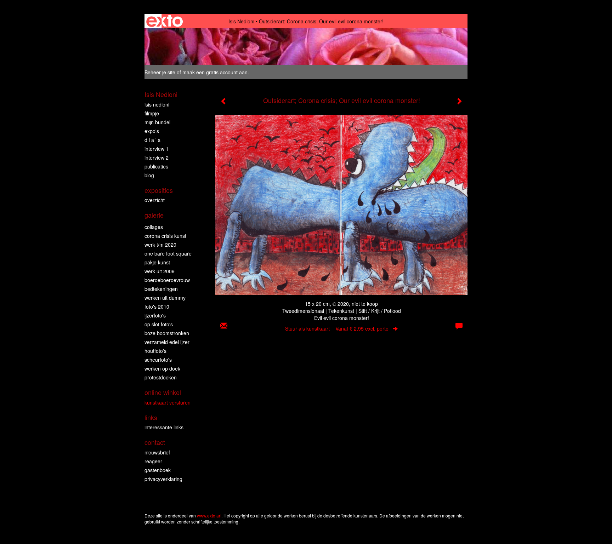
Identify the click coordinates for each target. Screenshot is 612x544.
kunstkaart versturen (167, 402)
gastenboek (157, 470)
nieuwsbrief (157, 452)
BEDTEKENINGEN (161, 288)
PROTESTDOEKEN (160, 377)
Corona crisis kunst (165, 235)
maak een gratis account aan (215, 72)
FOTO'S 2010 (156, 306)
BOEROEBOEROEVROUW (167, 280)
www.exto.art (209, 515)
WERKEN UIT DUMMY (165, 297)
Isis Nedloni (241, 21)
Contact (154, 442)
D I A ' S (152, 139)
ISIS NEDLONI (156, 104)
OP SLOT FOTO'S (158, 324)
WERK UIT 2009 (159, 271)
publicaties (156, 166)
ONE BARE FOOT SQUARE (168, 253)
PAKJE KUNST (157, 262)
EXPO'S (151, 130)
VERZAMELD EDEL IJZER (166, 341)
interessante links (163, 427)
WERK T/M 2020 (160, 244)
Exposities (158, 190)
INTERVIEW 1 (156, 148)
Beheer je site (159, 72)
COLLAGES (153, 226)
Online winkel (162, 392)
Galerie (154, 215)
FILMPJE (151, 113)
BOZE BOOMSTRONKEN (166, 333)
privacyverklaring (163, 478)
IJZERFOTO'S (155, 315)
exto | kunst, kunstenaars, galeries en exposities (164, 21)
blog (149, 175)
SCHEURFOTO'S (158, 359)
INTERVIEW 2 (156, 157)
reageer (153, 461)
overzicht (154, 200)
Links (150, 417)
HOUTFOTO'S (155, 350)
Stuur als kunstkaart (337, 328)
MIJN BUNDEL (157, 122)
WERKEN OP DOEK (162, 368)
